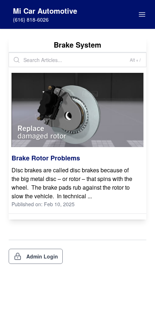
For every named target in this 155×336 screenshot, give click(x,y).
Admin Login (42, 256)
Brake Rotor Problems (46, 158)
